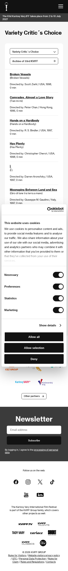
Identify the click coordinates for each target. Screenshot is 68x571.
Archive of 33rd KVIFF (25, 61)
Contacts (51, 561)
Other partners (32, 396)
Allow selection (34, 347)
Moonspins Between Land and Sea (33, 189)
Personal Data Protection (32, 558)
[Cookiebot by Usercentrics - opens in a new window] (48, 209)
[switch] (58, 286)
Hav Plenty (17, 143)
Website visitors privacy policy (44, 555)
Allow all (34, 336)
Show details (47, 325)
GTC (14, 558)
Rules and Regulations (32, 561)
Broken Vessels (20, 74)
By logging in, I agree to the (31, 451)
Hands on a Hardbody (24, 120)
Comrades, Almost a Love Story (31, 97)
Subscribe (34, 440)
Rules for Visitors (17, 555)
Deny (34, 358)
